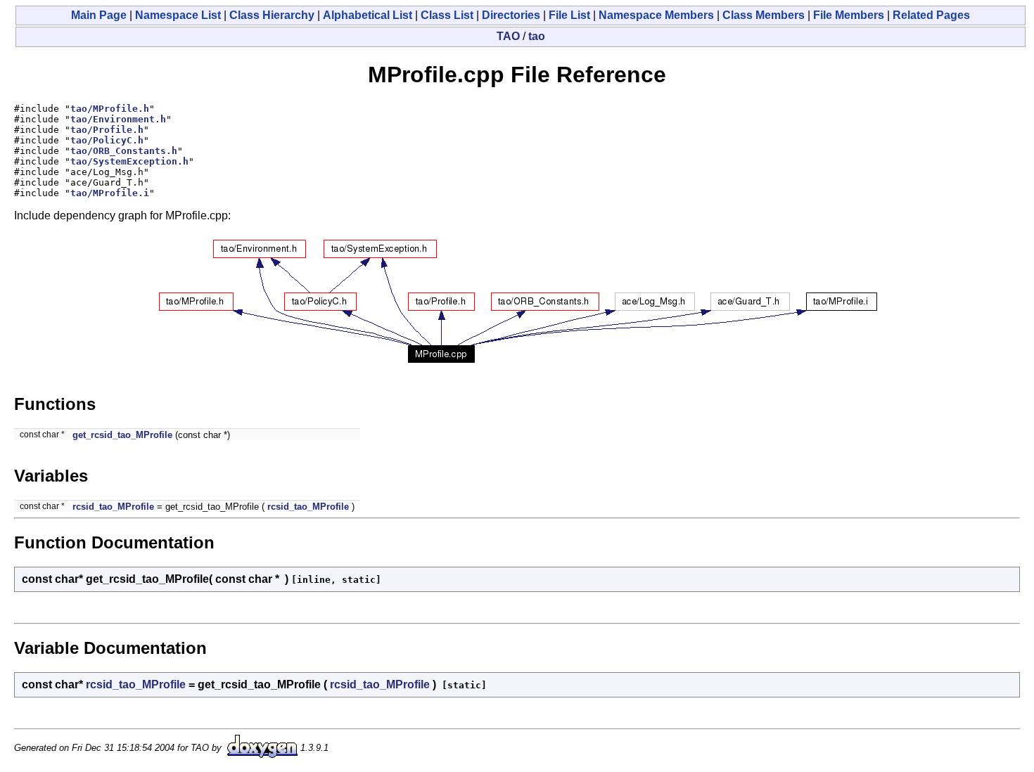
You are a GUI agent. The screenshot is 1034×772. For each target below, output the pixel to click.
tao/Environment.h (118, 119)
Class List (447, 15)
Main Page (99, 15)
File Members (848, 15)
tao (536, 36)
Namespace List (178, 15)
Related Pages (931, 15)
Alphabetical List (367, 15)
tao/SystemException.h (129, 161)
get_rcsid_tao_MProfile (122, 435)
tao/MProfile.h (109, 108)
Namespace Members (656, 15)
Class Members (763, 15)
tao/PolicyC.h (106, 140)
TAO (508, 36)
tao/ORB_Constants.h (123, 151)
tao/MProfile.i (109, 193)
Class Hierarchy (271, 15)
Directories (511, 15)
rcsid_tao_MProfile (113, 506)
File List (569, 15)
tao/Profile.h (106, 129)
